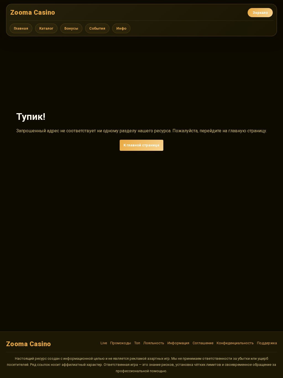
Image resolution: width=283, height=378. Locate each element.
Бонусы (71, 28)
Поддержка (267, 343)
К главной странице (141, 145)
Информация (178, 343)
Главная (21, 28)
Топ (137, 343)
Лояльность (153, 343)
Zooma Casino (32, 12)
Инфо (121, 28)
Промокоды (120, 343)
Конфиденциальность (235, 343)
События (97, 28)
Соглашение (203, 343)
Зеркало (260, 13)
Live (104, 343)
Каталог (46, 28)
